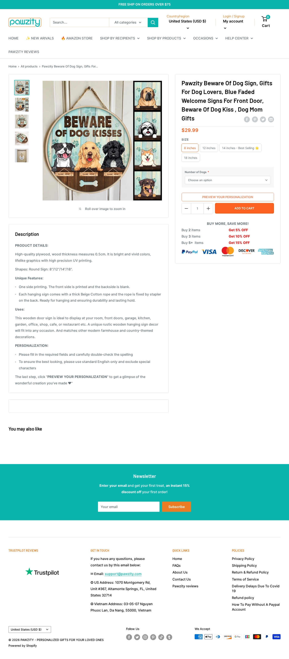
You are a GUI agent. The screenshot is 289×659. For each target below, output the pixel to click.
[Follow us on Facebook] (129, 637)
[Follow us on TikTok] (161, 637)
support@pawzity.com (123, 574)
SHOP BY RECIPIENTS (117, 38)
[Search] (153, 22)
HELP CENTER (236, 38)
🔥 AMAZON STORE (77, 38)
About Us (180, 572)
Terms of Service (245, 579)
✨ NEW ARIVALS (40, 38)
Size (185, 139)
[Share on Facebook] (247, 119)
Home (12, 66)
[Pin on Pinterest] (255, 119)
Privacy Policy (243, 559)
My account (233, 21)
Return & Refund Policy (250, 572)
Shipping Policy (244, 565)
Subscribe (176, 507)
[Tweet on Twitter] (263, 119)
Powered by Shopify (22, 645)
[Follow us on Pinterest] (153, 637)
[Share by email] (271, 119)
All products (29, 66)
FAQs (176, 565)
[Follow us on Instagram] (145, 637)
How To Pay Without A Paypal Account (256, 606)
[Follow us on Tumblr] (169, 637)
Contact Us (181, 579)
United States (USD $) (26, 629)
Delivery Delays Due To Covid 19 (255, 588)
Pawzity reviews (185, 586)
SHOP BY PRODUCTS (164, 38)
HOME (13, 38)
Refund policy (243, 598)
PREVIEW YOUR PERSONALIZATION (227, 197)
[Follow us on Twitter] (137, 637)
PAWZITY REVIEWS (23, 52)
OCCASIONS (203, 38)
